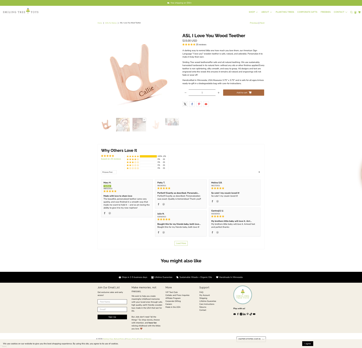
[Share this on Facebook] (192, 104)
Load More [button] (181, 243)
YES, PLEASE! (330, 175)
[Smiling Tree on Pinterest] (247, 314)
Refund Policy (119, 339)
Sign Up (112, 316)
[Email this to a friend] (206, 104)
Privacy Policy (131, 339)
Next (262, 22)
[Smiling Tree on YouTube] (254, 314)
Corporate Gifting (173, 301)
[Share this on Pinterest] (199, 104)
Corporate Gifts (307, 12)
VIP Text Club (171, 292)
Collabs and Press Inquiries (177, 295)
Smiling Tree (108, 339)
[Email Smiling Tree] (234, 314)
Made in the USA (172, 307)
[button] (188, 44)
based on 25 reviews (111, 158)
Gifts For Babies (111, 23)
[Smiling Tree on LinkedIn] (244, 314)
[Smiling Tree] (20, 11)
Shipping (203, 298)
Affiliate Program (173, 298)
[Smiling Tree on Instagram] (241, 314)
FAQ (201, 292)
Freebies (326, 12)
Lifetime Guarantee (207, 301)
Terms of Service (144, 339)
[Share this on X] (185, 104)
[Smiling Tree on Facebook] (238, 314)
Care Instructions (206, 304)
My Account (204, 295)
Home (100, 23)
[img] (127, 191)
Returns (202, 307)
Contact (202, 310)
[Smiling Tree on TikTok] (251, 314)
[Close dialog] (358, 146)
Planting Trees (285, 12)
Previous (254, 22)
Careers (168, 304)
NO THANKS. (330, 185)
